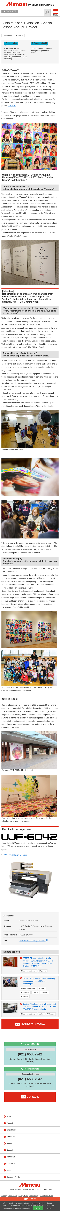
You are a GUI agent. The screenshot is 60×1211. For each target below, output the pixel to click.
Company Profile (13, 1177)
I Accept (38, 1208)
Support (10, 1150)
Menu (55, 15)
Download (11, 1157)
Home (9, 1116)
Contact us (31, 1199)
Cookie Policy (33, 1196)
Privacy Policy (23, 1196)
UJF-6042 (12, 106)
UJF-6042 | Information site (15, 855)
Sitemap (4, 1196)
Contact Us (11, 1164)
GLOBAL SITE (10, 11)
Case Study (11, 1130)
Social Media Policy (46, 1196)
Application (11, 1137)
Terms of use (12, 1196)
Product (10, 1123)
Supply (9, 1143)
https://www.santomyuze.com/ (33, 940)
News (9, 1170)
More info (50, 1208)
